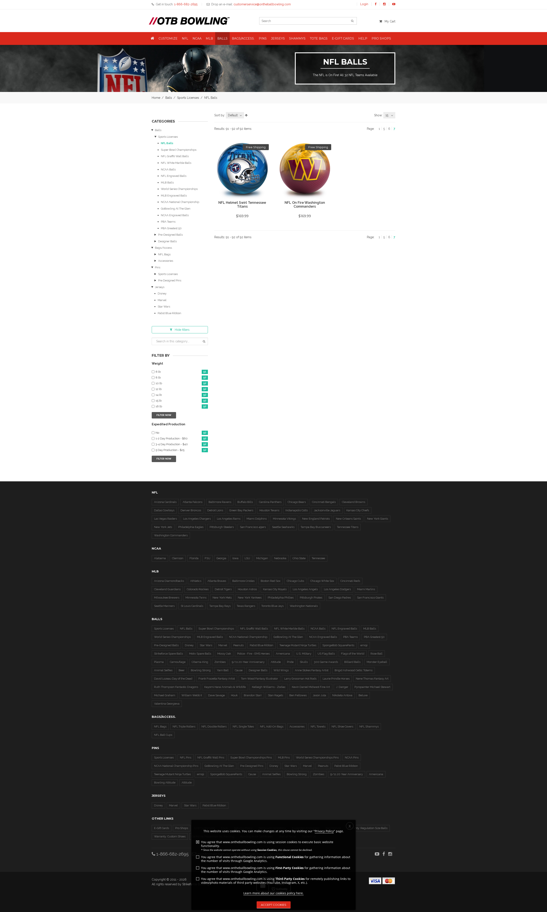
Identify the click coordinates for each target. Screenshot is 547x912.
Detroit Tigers (223, 589)
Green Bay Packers (241, 510)
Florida (194, 558)
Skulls (304, 662)
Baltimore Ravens (220, 502)
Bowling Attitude (164, 782)
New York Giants (377, 518)
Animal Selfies (163, 670)
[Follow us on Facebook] (375, 4)
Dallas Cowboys (164, 510)
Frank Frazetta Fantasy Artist (217, 678)
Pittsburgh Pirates (311, 597)
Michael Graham (164, 695)
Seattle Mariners (164, 606)
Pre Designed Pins (169, 280)
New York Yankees (250, 597)
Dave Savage (216, 695)
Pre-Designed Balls (170, 234)
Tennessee (318, 558)
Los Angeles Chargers (197, 518)
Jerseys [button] (278, 38)
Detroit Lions (215, 510)
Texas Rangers (246, 606)
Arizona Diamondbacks (169, 580)
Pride (290, 662)
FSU (207, 558)
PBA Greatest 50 (171, 228)
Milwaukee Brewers (166, 597)
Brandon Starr (253, 695)
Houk (234, 695)
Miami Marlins (366, 589)
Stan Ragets (275, 695)
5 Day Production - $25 (181, 450)
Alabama (160, 558)
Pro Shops (181, 828)
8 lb (181, 377)
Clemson (177, 558)
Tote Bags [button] (319, 38)
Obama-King (200, 662)
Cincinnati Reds (350, 580)
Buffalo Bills (245, 502)
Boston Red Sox (271, 580)
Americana (283, 653)
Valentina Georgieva (166, 703)
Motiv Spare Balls (200, 653)
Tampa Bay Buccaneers (316, 527)
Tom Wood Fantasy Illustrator (259, 678)
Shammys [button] (297, 38)
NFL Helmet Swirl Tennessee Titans (242, 204)
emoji (364, 645)
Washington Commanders (171, 535)
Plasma (159, 662)
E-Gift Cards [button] (343, 38)
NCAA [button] (197, 38)
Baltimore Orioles (243, 580)
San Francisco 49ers (253, 527)
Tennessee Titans (347, 527)
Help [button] (362, 38)
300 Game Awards (326, 662)
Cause (239, 670)
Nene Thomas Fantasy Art (372, 678)
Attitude (276, 662)
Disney (162, 293)
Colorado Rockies (198, 589)
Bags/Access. (163, 247)
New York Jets (163, 527)
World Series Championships (179, 189)
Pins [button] (263, 38)
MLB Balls (167, 182)
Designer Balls (167, 241)
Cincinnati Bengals (324, 502)
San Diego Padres (339, 597)
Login (364, 4)
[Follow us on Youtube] (393, 4)
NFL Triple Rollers (184, 726)
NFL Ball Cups (163, 734)
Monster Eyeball (377, 662)
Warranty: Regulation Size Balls (367, 828)
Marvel (162, 300)
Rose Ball (376, 653)
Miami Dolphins (257, 518)
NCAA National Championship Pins (176, 765)
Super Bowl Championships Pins (251, 757)
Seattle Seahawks (283, 527)
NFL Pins (185, 757)
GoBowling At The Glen (175, 208)
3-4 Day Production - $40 (181, 444)
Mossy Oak (224, 653)
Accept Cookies (273, 904)
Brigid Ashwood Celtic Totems (353, 670)
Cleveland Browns (353, 502)
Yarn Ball (223, 670)
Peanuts (238, 645)
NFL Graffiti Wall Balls (175, 156)
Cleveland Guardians (167, 589)
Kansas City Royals (275, 589)
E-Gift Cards (161, 828)
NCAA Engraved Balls (175, 215)
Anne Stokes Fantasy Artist (311, 670)
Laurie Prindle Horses (336, 678)
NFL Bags (164, 254)
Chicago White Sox (322, 580)
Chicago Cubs (295, 580)
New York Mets (222, 597)
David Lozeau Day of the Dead (173, 678)
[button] (152, 38)
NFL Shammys (369, 726)
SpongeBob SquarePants (338, 645)
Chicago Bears (297, 502)
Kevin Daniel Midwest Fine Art (311, 687)
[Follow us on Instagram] (384, 4)
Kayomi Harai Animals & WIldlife (225, 687)
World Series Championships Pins (317, 757)
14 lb (181, 394)
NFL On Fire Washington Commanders (305, 204)
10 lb (181, 383)
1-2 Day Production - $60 (181, 438)
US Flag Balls (326, 653)
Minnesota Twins (195, 597)
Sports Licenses (188, 97)
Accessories (165, 260)
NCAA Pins (352, 757)
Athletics (195, 580)
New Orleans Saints (348, 518)
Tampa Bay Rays (220, 606)
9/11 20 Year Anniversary (346, 774)
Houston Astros (247, 589)
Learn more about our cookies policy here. (273, 893)
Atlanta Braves (216, 580)
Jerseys (159, 287)
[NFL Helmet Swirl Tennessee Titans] (242, 171)
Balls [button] (222, 38)
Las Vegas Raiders (165, 518)
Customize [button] (168, 38)
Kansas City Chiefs (357, 510)
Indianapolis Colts (296, 510)
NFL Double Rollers (213, 726)
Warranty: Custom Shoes (169, 836)
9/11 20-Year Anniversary (248, 662)
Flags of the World (352, 653)
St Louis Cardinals (192, 606)
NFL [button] (185, 38)
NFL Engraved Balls (173, 175)
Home (156, 97)
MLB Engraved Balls (174, 195)
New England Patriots (316, 518)
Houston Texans (269, 510)
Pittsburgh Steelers (222, 527)
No (181, 432)
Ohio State (299, 558)
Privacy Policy (324, 831)
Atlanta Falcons (192, 502)
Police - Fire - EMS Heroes (253, 653)
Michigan (262, 558)
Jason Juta (319, 695)
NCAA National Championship (180, 202)
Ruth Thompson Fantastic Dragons (176, 687)
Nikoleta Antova (342, 695)
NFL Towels (318, 726)
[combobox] (235, 115)
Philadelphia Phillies (281, 597)
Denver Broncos (191, 510)
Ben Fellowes (298, 695)
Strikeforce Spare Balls (168, 653)
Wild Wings (281, 670)
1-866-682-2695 (172, 854)
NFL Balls (167, 143)
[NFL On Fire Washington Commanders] (305, 171)
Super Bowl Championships (178, 149)
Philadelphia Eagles (190, 527)
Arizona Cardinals (165, 502)
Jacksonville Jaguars (327, 510)
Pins (157, 267)
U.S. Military (303, 653)
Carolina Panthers (270, 502)
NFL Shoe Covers (342, 726)
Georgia (221, 558)
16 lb (181, 406)
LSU (247, 558)
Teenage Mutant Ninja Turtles (297, 645)
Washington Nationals (304, 606)
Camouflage (177, 662)
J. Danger (342, 687)
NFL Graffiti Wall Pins (210, 757)
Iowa (235, 558)
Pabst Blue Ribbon (169, 313)
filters (182, 329)
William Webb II (191, 695)
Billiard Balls (352, 662)
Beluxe (363, 695)
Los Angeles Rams (228, 518)
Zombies (220, 662)
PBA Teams (168, 221)
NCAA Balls (168, 169)
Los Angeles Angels (305, 589)
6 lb (181, 371)
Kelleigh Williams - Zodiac (269, 687)
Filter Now (163, 415)
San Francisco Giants (370, 597)
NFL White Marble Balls (176, 162)
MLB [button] (209, 38)
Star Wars (164, 306)
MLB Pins (284, 757)
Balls (168, 97)
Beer (182, 670)
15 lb (181, 400)
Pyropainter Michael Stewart (372, 687)
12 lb (181, 389)
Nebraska (280, 558)
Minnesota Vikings (284, 518)
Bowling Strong (201, 670)
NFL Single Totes (243, 726)
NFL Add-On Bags (271, 726)
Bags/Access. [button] (243, 38)
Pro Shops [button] (381, 38)
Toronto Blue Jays (272, 606)
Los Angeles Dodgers (337, 589)
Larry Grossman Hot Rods (300, 678)
